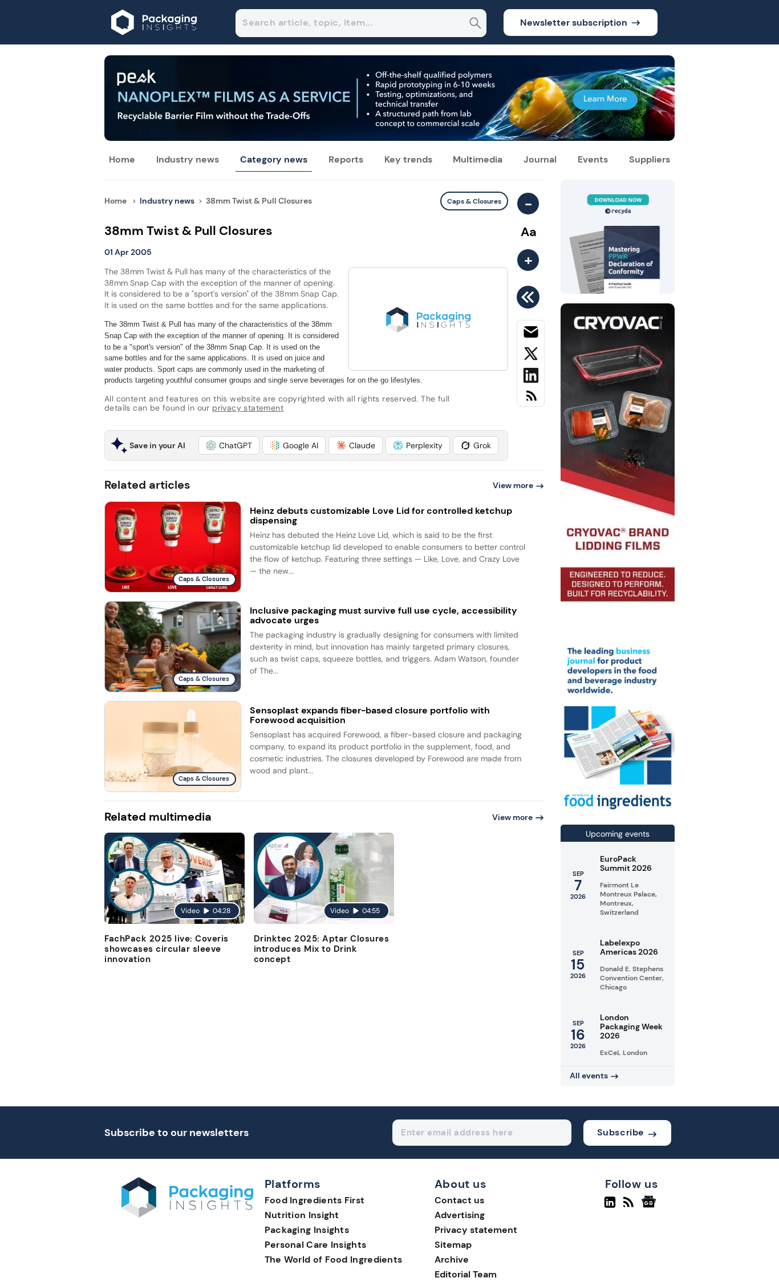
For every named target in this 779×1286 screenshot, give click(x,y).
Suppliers (649, 159)
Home (122, 159)
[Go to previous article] (530, 297)
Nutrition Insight (302, 1215)
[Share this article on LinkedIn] (530, 377)
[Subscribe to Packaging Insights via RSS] (530, 400)
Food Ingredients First (315, 1200)
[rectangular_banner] (618, 810)
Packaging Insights (307, 1229)
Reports (345, 159)
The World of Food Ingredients (334, 1259)
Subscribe (620, 1132)
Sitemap (453, 1244)
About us (461, 1184)
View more (513, 485)
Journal (540, 159)
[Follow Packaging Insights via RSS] (630, 1207)
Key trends (408, 159)
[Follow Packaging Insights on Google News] (650, 1207)
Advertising (460, 1215)
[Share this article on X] (530, 356)
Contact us (459, 1200)
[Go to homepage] (187, 1214)
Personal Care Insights (316, 1244)
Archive (452, 1259)
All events (589, 1075)
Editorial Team (466, 1274)
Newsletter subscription (573, 22)
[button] (228, 445)
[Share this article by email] (530, 334)
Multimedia (477, 159)
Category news (273, 159)
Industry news (187, 159)
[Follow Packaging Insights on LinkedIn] (609, 1207)
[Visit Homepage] (154, 41)
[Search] (475, 24)
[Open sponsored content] (389, 137)
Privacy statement (476, 1229)
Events (593, 159)
